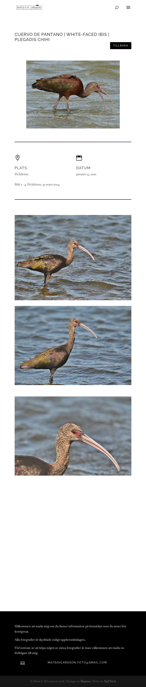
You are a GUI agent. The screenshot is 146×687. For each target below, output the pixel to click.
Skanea (85, 681)
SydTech (110, 681)
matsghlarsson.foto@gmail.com (77, 662)
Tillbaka (120, 45)
